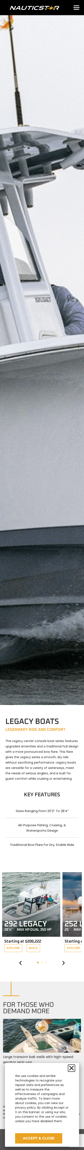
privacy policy (25, 1107)
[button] (20, 963)
